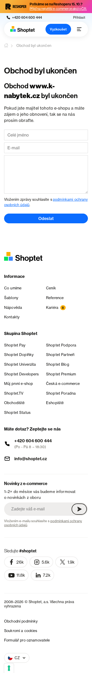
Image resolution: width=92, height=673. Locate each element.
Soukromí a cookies (20, 630)
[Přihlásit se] (79, 509)
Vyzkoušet (58, 29)
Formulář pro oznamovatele (27, 640)
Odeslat (46, 218)
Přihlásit (79, 17)
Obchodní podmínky (21, 621)
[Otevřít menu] (79, 29)
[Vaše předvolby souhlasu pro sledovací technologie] (9, 668)
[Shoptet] (22, 29)
